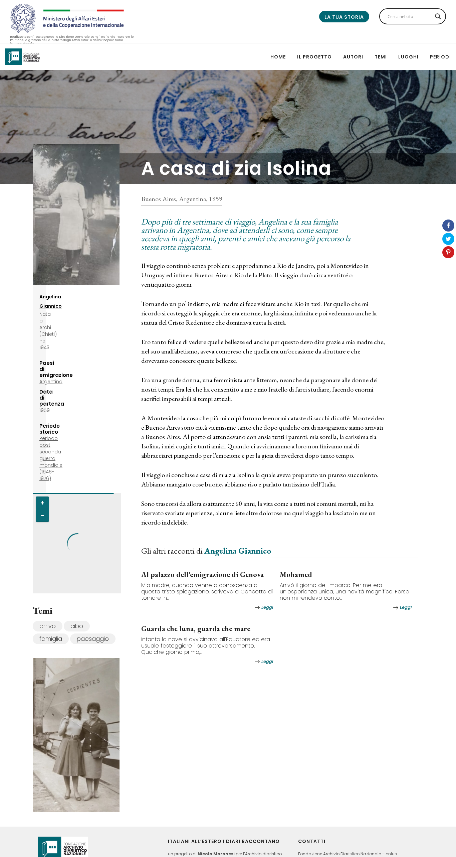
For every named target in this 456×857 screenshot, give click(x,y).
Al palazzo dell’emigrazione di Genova (202, 574)
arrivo (47, 626)
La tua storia (344, 17)
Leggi (267, 607)
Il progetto (314, 56)
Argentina (50, 381)
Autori (353, 56)
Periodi (440, 56)
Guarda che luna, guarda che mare (195, 628)
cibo (76, 626)
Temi (381, 56)
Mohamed (296, 574)
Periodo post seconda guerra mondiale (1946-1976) (50, 458)
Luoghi (408, 56)
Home (278, 56)
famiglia (50, 638)
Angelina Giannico (237, 550)
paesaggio (93, 638)
